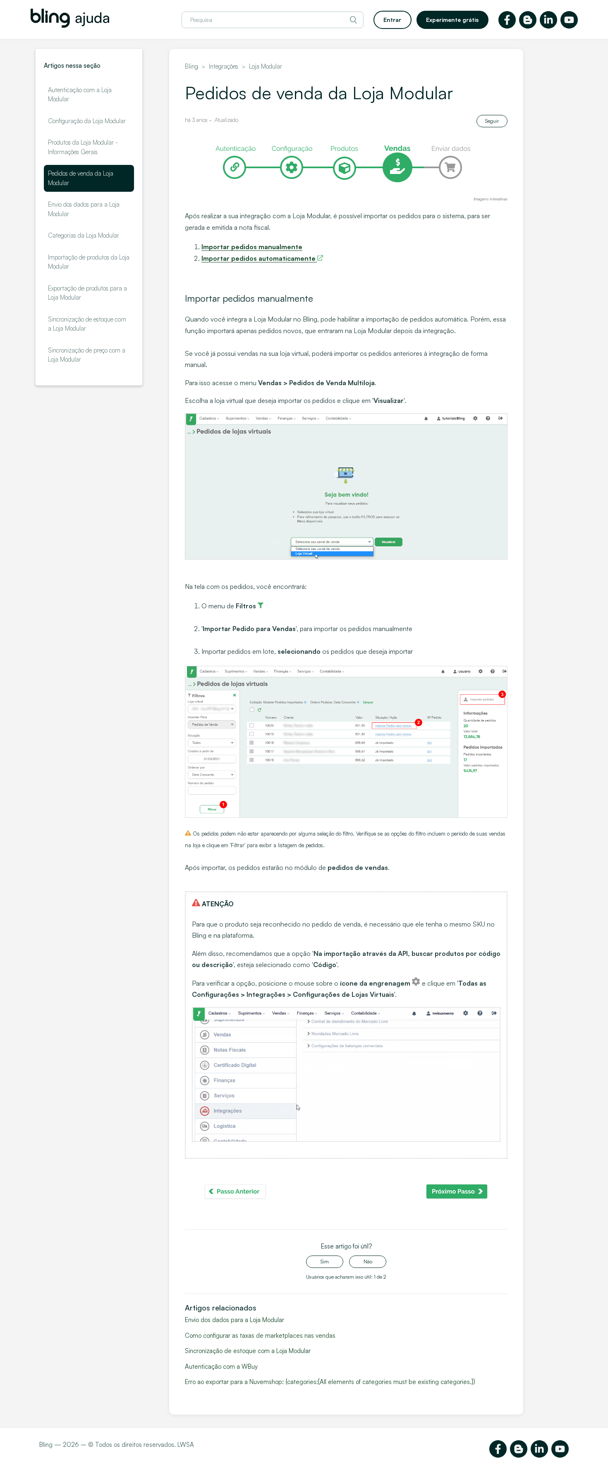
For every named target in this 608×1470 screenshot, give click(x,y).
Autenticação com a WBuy (221, 1366)
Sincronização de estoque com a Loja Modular (87, 324)
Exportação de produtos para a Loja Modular (87, 293)
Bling (191, 66)
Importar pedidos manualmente (251, 247)
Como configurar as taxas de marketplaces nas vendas (260, 1335)
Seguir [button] (492, 121)
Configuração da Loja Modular (87, 121)
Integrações (223, 66)
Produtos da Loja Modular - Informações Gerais (83, 147)
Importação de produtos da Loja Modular (88, 262)
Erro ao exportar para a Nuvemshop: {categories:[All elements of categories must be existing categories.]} (330, 1382)
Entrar (392, 19)
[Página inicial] (70, 25)
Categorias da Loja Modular (83, 235)
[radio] (324, 1262)
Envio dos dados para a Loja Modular (84, 209)
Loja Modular (265, 66)
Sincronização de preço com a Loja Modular (86, 355)
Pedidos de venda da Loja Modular (80, 178)
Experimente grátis (452, 19)
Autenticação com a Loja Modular (80, 94)
